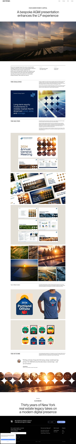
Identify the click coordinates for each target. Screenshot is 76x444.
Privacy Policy (8, 441)
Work (63, 433)
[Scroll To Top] (70, 440)
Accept (8, 439)
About (63, 430)
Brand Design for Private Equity (45, 430)
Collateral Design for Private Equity (45, 433)
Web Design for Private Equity (45, 431)
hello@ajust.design (56, 430)
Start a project (55, 431)
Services (63, 431)
